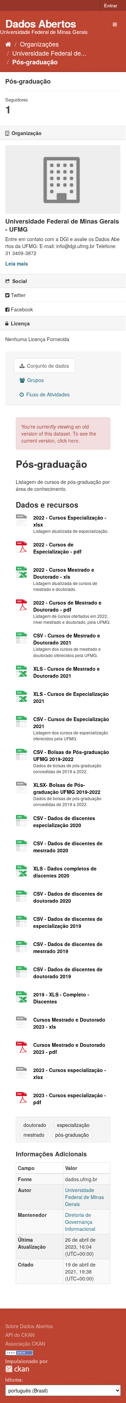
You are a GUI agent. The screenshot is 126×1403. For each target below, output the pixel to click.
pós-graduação (72, 1134)
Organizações (39, 43)
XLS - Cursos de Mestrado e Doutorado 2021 (66, 672)
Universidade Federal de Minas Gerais (84, 1196)
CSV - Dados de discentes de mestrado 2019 (68, 947)
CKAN (17, 1369)
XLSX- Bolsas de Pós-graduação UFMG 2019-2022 (66, 788)
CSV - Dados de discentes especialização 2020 (64, 822)
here (73, 440)
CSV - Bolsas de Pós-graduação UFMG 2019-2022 (71, 755)
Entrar (110, 5)
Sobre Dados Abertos (29, 1326)
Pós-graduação (35, 61)
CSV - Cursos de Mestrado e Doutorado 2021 (66, 639)
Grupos (35, 379)
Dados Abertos (40, 23)
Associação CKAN (25, 1343)
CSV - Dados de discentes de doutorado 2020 (68, 897)
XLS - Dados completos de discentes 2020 (65, 872)
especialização (73, 1124)
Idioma (13, 1379)
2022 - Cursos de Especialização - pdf (57, 548)
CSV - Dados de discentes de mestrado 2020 (68, 847)
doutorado (34, 1124)
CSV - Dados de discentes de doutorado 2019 (68, 973)
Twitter (17, 294)
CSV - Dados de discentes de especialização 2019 (68, 922)
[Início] (8, 43)
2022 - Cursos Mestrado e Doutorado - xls (63, 573)
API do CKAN (20, 1334)
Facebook (21, 309)
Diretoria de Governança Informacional (80, 1221)
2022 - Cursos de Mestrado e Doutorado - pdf (67, 606)
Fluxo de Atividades (47, 394)
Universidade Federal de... (49, 52)
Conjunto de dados (47, 365)
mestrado (33, 1134)
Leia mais (16, 263)
